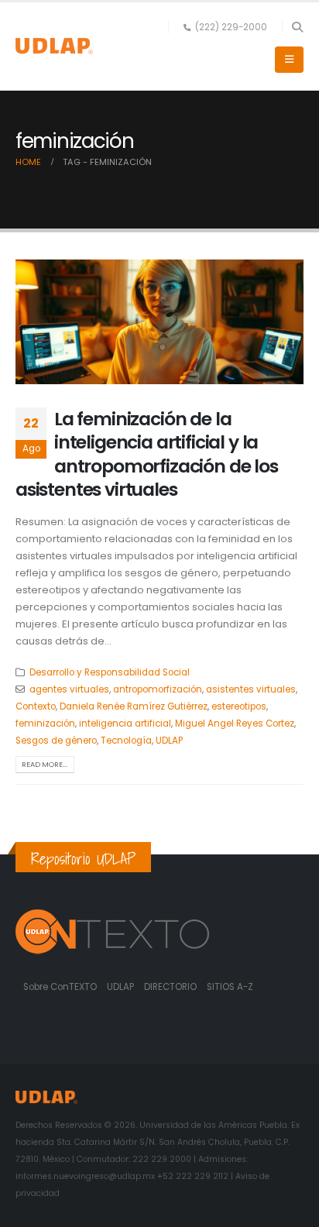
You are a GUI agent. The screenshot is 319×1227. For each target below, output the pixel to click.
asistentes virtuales (251, 689)
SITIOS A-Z (230, 987)
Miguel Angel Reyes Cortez (234, 723)
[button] (297, 27)
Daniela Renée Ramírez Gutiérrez (134, 706)
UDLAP (169, 740)
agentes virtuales (69, 689)
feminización (45, 723)
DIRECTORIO (171, 987)
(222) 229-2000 (231, 27)
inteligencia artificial (125, 723)
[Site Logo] (54, 46)
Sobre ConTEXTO (60, 987)
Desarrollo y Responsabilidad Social (109, 672)
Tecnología (126, 740)
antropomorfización (157, 689)
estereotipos (238, 706)
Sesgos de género (56, 740)
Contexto (35, 706)
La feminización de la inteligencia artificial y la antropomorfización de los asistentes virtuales (146, 454)
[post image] (159, 321)
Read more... (44, 764)
